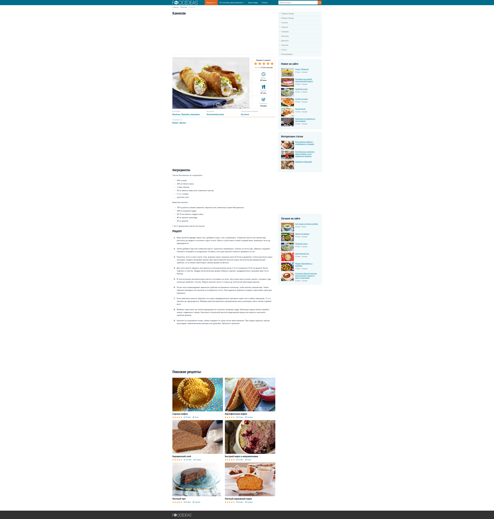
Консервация (287, 54)
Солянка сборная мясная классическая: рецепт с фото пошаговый (306, 275)
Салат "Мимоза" (302, 69)
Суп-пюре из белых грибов (306, 224)
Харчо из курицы (302, 234)
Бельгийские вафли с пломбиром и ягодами (304, 143)
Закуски (284, 27)
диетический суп (302, 254)
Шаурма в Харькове (303, 162)
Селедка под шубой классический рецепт (304, 80)
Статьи (265, 3)
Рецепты (210, 3)
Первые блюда (287, 13)
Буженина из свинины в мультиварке (305, 120)
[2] (259, 63)
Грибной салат (301, 89)
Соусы (284, 50)
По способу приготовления (231, 3)
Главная (175, 7)
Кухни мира (253, 3)
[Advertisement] (223, 35)
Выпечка (184, 7)
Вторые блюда (287, 18)
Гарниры (285, 32)
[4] (268, 63)
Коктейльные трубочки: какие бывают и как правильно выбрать (305, 154)
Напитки (284, 45)
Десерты (285, 41)
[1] (255, 63)
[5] (272, 63)
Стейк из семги (301, 99)
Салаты (284, 23)
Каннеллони (300, 109)
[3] (263, 63)
